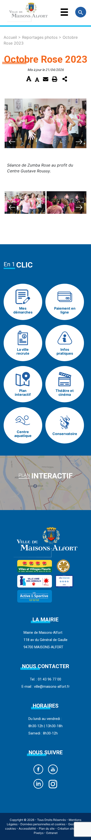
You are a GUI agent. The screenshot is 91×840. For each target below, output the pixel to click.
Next (79, 141)
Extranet (52, 833)
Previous (12, 141)
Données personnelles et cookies (42, 824)
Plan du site (47, 828)
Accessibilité (27, 828)
